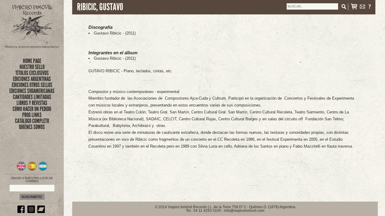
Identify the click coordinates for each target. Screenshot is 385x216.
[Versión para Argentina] (43, 170)
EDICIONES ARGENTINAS (32, 78)
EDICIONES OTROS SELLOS (32, 84)
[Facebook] (21, 212)
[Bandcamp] (41, 212)
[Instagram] (31, 212)
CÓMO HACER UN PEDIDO (32, 108)
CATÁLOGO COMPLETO (32, 120)
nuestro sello (32, 66)
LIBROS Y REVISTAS (32, 102)
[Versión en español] (32, 170)
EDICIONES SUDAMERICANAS (31, 90)
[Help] (369, 7)
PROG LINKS (32, 114)
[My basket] (354, 7)
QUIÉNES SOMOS (32, 126)
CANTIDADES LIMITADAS (32, 96)
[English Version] (21, 170)
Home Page (32, 60)
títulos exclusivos (32, 72)
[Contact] (362, 7)
